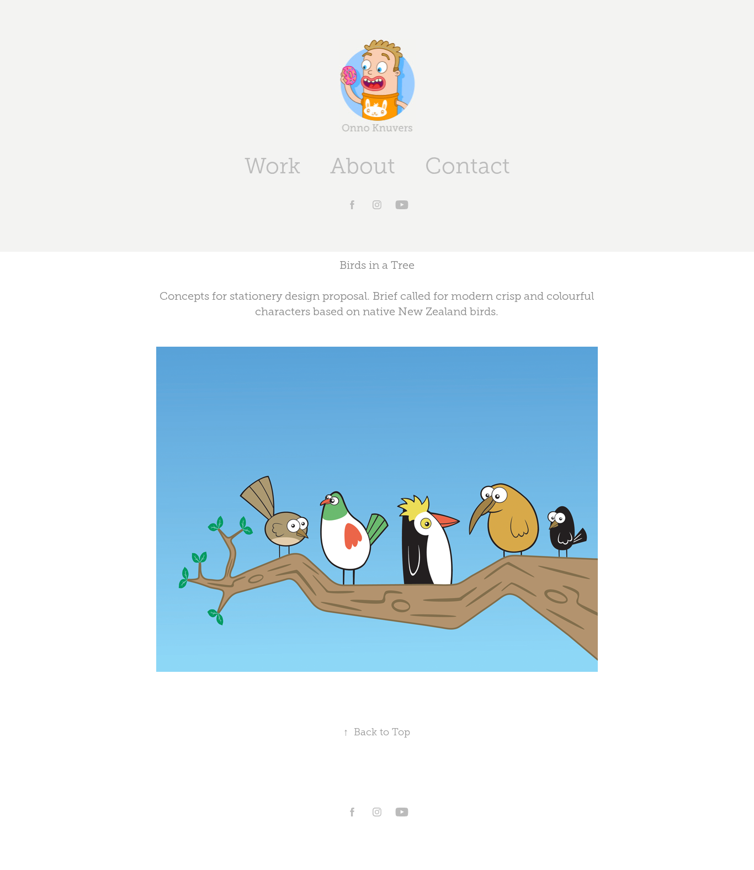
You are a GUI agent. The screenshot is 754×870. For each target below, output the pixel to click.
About (362, 165)
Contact (467, 165)
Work (272, 165)
